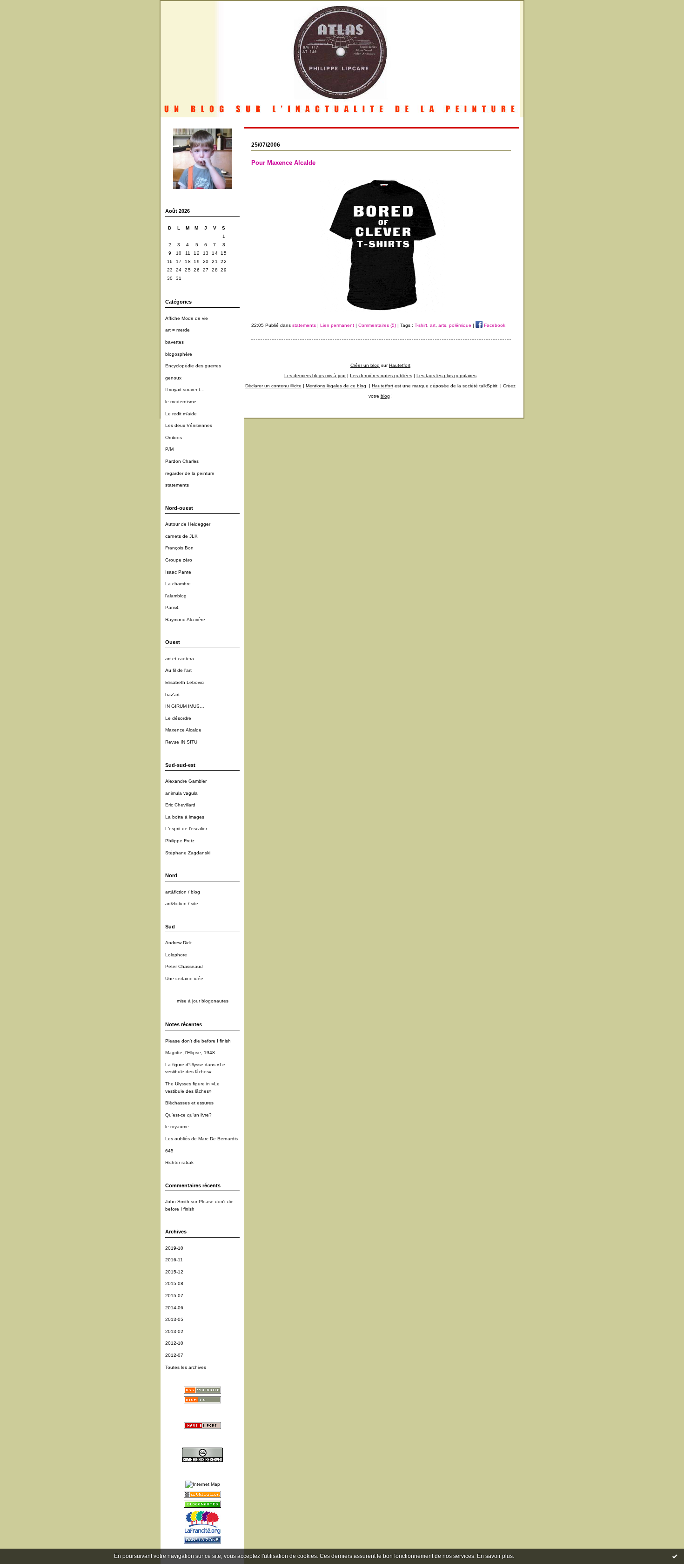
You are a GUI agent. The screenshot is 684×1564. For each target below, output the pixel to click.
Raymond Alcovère (185, 619)
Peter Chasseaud (184, 966)
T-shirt (421, 325)
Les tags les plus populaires (446, 375)
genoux (173, 377)
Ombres (173, 437)
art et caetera (179, 658)
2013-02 (174, 1331)
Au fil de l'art (178, 670)
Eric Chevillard (180, 804)
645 (169, 1150)
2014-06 (174, 1307)
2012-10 (174, 1343)
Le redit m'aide (181, 413)
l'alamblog (176, 595)
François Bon (179, 547)
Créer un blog (365, 365)
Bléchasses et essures (189, 1102)
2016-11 (174, 1259)
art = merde (177, 329)
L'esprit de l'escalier (186, 828)
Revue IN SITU (181, 742)
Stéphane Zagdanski (187, 852)
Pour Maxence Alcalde (283, 162)
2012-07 (174, 1355)
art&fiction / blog (182, 891)
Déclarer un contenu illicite (273, 385)
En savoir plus (495, 1556)
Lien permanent (337, 325)
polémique (460, 325)
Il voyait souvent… (185, 389)
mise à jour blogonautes (202, 1000)
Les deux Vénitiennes (188, 425)
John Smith (177, 1201)
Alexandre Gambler (186, 781)
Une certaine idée (184, 978)
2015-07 (174, 1295)
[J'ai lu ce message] (674, 1556)
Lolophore (176, 954)
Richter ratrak (179, 1162)
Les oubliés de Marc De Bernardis (201, 1138)
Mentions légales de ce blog (336, 385)
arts (442, 325)
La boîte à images (184, 816)
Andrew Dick (178, 942)
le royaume (177, 1126)
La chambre (178, 583)
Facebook (494, 325)
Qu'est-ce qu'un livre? (188, 1114)
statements (177, 484)
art (433, 325)
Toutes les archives (185, 1367)
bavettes (174, 342)
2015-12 (174, 1271)
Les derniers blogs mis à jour (315, 375)
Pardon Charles (182, 461)
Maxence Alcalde (183, 729)
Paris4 (172, 607)
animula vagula (181, 793)
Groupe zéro (178, 559)
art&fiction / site (181, 903)
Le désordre (178, 718)
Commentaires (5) (377, 325)
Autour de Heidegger (187, 524)
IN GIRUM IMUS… (184, 706)
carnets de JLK (181, 536)
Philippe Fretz (179, 840)
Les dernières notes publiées (381, 375)
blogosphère (178, 354)
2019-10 (174, 1248)
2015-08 (174, 1283)
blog (385, 396)
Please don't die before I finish (198, 1040)
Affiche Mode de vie (186, 318)
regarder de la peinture (190, 473)
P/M (169, 449)
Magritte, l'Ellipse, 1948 (190, 1052)
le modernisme (180, 401)
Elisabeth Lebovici (184, 682)
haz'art (172, 694)
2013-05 (174, 1319)
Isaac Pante (178, 572)
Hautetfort (399, 365)
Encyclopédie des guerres (193, 365)
